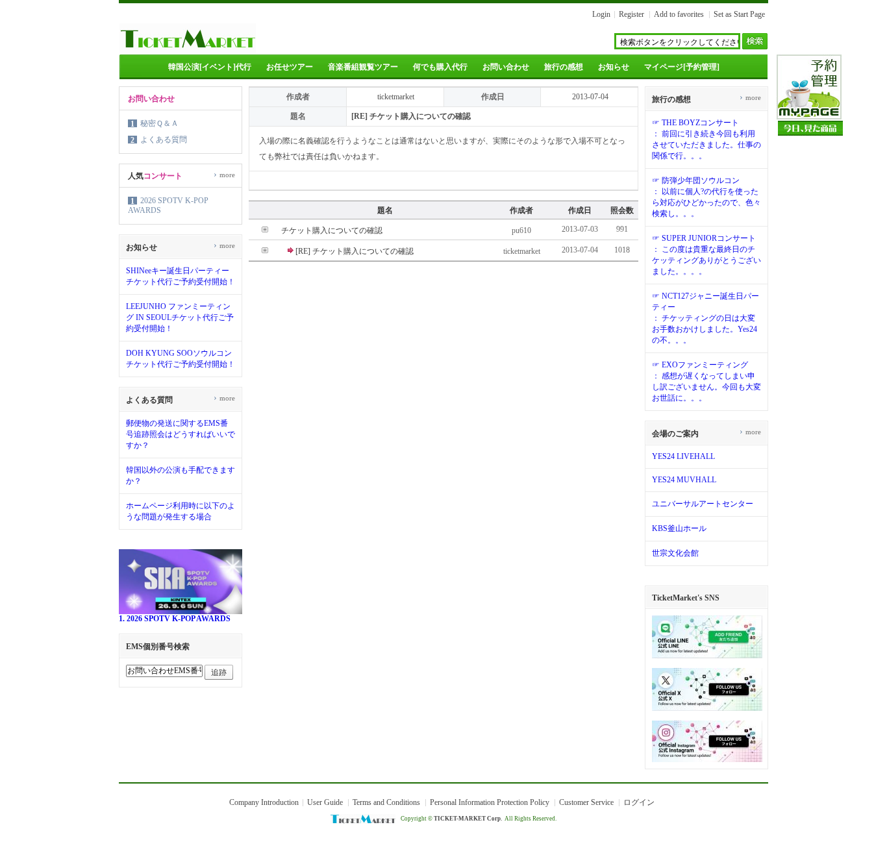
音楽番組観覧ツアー (363, 66)
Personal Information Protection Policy (489, 802)
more (224, 174)
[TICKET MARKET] (187, 50)
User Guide (325, 802)
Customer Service (586, 802)
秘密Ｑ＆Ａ (159, 123)
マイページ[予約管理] (681, 66)
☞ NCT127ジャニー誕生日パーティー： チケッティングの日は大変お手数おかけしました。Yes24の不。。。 (705, 318)
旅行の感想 (563, 66)
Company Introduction (264, 802)
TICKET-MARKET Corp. (468, 818)
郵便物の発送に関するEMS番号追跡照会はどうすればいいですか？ (180, 434)
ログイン (639, 802)
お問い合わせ (505, 66)
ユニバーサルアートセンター (702, 503)
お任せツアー (289, 66)
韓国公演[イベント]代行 (209, 66)
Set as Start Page (739, 14)
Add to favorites (679, 14)
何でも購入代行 (440, 66)
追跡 (219, 672)
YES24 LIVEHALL (683, 456)
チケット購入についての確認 (331, 230)
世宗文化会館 (675, 553)
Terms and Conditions (386, 802)
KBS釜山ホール (679, 528)
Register (631, 14)
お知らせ (613, 66)
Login (601, 14)
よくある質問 (163, 139)
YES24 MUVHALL (684, 479)
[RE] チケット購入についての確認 (354, 251)
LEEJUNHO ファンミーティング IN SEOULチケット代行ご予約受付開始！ (180, 317)
